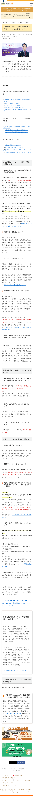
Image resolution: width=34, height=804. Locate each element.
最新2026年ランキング (13, 15)
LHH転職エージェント (13, 713)
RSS (18, 780)
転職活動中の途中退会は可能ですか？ (15, 107)
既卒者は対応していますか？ (13, 145)
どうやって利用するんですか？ (13, 105)
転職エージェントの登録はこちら (15, 285)
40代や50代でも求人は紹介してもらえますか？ (18, 152)
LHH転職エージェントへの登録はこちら (17, 670)
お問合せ (28, 780)
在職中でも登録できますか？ (13, 103)
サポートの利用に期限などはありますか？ (16, 132)
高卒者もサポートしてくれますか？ (15, 147)
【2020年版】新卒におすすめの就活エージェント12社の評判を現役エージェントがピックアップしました (17, 603)
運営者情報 (19, 775)
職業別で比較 (21, 15)
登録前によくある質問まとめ (29, 15)
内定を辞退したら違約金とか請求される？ (16, 130)
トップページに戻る (4, 15)
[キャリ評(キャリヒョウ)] (7, 3)
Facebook (21, 762)
